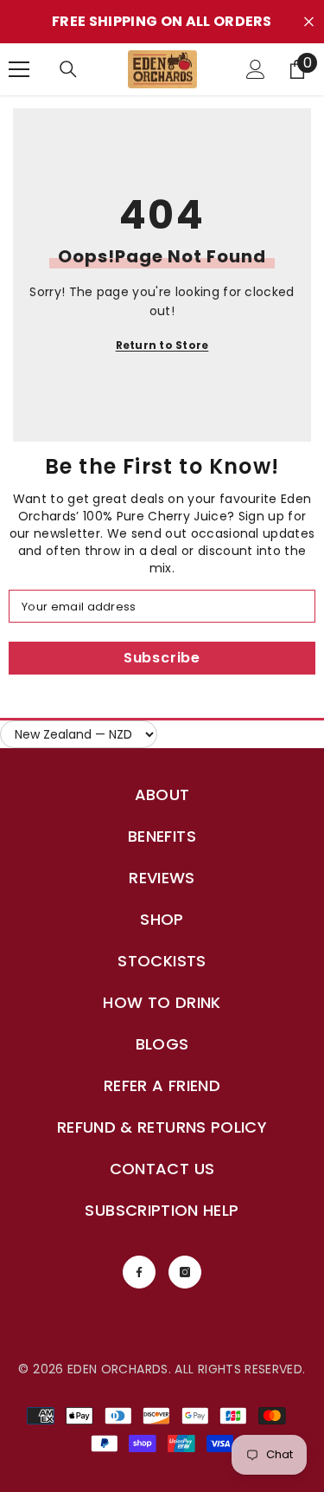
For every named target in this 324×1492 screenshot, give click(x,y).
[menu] (19, 69)
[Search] (68, 69)
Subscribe (162, 658)
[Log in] (255, 69)
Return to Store (162, 345)
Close (308, 22)
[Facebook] (139, 1272)
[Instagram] (184, 1272)
